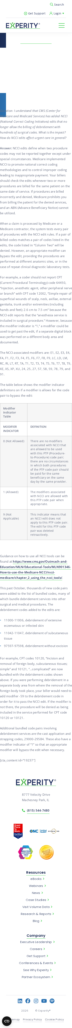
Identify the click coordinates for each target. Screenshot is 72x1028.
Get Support (37, 13)
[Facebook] (28, 1000)
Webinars (36, 886)
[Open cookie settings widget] (7, 1021)
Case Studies (36, 900)
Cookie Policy (54, 1019)
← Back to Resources (36, 41)
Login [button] (57, 13)
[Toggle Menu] (62, 25)
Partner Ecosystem (36, 977)
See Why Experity (36, 970)
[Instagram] (36, 1000)
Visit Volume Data (36, 907)
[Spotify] (52, 1000)
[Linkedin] (20, 1000)
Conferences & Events (36, 963)
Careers (36, 949)
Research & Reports (36, 914)
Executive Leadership (36, 942)
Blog (36, 921)
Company (36, 935)
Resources (36, 872)
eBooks (36, 879)
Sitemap (14, 1019)
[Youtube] (44, 1000)
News (36, 893)
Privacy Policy (32, 1019)
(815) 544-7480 (38, 810)
